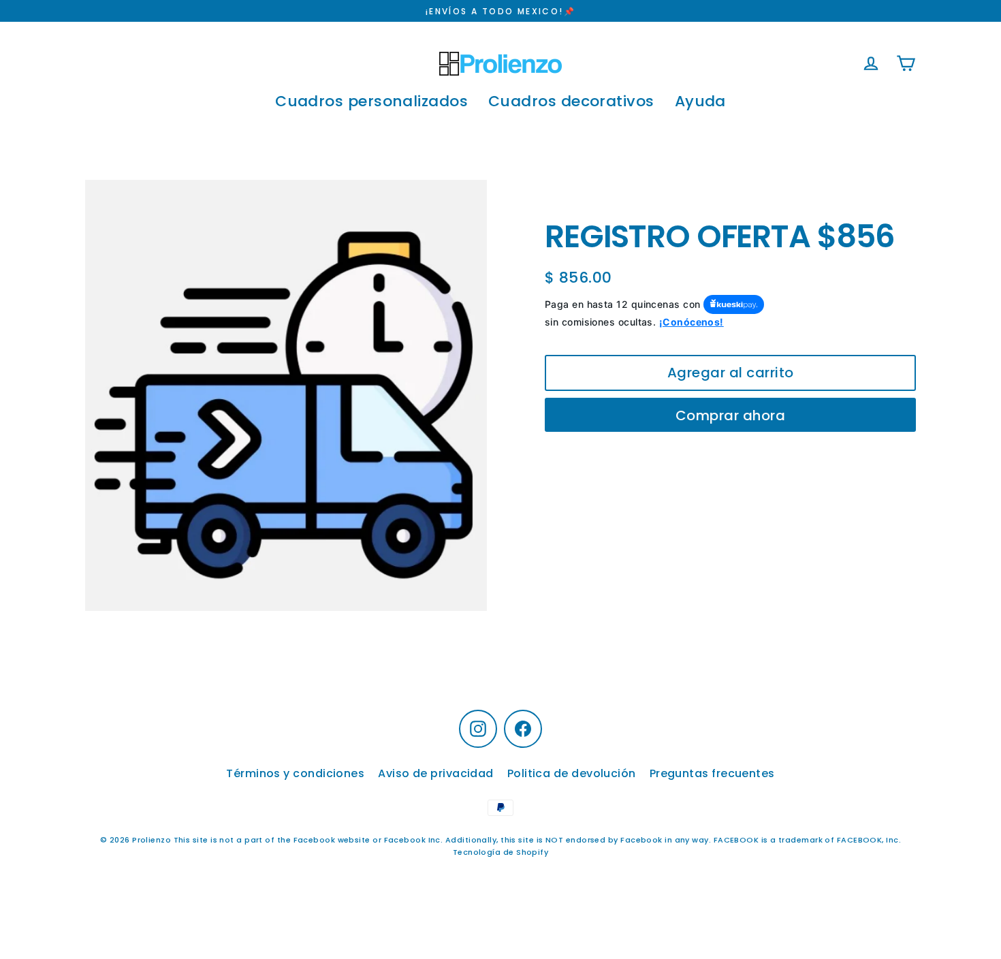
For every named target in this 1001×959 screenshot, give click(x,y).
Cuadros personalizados (371, 101)
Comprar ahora (731, 415)
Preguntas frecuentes (712, 773)
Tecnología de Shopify (500, 852)
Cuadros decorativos (571, 101)
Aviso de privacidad (436, 773)
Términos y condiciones (295, 773)
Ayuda (700, 101)
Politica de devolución (571, 773)
